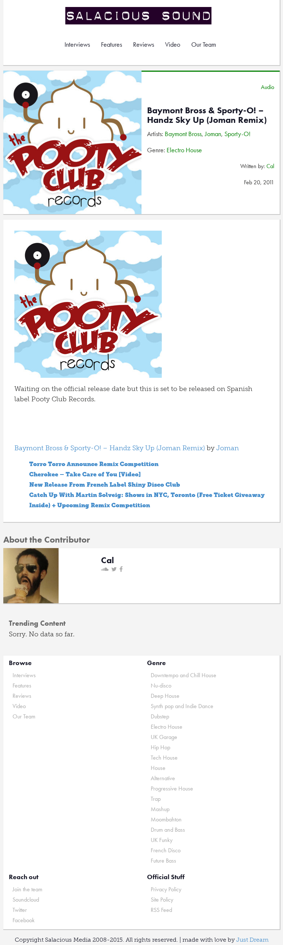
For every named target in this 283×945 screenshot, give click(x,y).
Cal (270, 166)
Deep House (165, 696)
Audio (267, 87)
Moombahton (166, 819)
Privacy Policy (166, 889)
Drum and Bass (168, 830)
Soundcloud (26, 899)
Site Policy (162, 899)
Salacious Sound (138, 16)
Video (172, 44)
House (158, 768)
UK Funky (161, 840)
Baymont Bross (183, 133)
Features (111, 44)
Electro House (184, 150)
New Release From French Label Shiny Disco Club (104, 484)
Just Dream (252, 939)
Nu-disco (161, 685)
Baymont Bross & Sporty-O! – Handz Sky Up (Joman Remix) (109, 448)
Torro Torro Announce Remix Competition (93, 464)
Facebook (24, 920)
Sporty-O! (237, 133)
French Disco (166, 850)
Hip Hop (160, 747)
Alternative (163, 778)
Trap (156, 799)
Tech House (164, 757)
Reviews (143, 44)
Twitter (20, 910)
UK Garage (164, 737)
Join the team (27, 889)
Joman (213, 133)
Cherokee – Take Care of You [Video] (85, 474)
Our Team (203, 44)
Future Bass (163, 860)
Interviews (77, 44)
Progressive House (172, 788)
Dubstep (160, 716)
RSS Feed (161, 910)
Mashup (160, 809)
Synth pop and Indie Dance (182, 706)
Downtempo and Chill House (183, 675)
